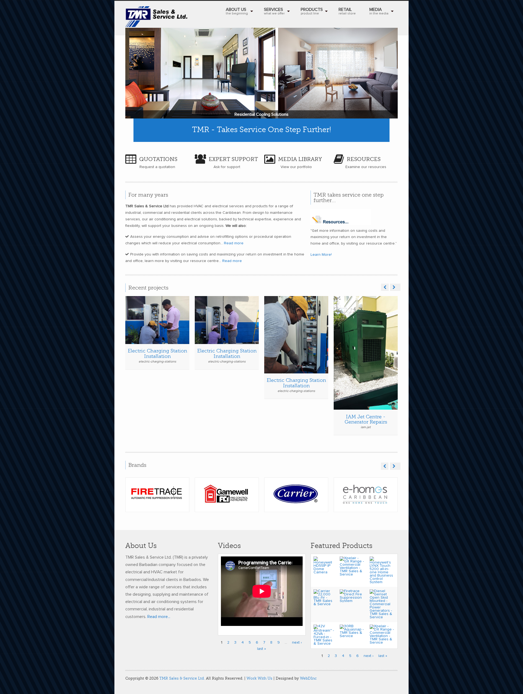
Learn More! (321, 255)
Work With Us (259, 678)
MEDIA (378, 11)
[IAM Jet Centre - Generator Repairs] (361, 321)
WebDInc (308, 678)
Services (274, 11)
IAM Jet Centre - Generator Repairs (366, 419)
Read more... (158, 616)
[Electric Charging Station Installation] (152, 321)
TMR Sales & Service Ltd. (182, 678)
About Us (237, 11)
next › (297, 642)
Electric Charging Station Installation (157, 353)
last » (261, 649)
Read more (234, 243)
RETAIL (347, 11)
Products (312, 11)
